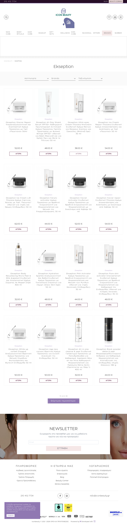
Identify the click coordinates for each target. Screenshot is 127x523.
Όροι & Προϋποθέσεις (26, 481)
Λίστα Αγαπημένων (99, 474)
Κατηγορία (30, 78)
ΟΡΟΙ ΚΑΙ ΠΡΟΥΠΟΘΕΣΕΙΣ (60, 521)
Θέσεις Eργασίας (62, 484)
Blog (62, 477)
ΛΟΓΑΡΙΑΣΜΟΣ (99, 466)
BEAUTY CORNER (116, 1)
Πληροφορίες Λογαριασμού (99, 470)
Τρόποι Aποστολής (26, 474)
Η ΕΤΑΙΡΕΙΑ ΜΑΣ (62, 466)
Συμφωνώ (11, 515)
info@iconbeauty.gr (100, 496)
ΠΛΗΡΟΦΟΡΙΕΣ (26, 466)
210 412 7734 (10, 1)
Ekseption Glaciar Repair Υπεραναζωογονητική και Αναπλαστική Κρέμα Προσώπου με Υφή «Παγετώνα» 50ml (18, 127)
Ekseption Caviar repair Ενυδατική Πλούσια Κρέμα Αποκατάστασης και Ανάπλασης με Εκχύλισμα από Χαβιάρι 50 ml (109, 202)
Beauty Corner (62, 481)
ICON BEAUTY (8, 61)
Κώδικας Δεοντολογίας (26, 470)
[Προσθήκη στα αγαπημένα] (30, 90)
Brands (55, 78)
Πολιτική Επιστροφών (99, 477)
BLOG (106, 1)
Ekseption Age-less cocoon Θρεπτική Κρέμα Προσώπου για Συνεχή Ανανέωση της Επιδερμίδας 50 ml (48, 353)
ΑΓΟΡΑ (18, 154)
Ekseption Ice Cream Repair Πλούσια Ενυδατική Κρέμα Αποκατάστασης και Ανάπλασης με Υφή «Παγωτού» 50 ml (108, 127)
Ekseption (18, 119)
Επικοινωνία (62, 474)
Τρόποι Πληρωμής (26, 477)
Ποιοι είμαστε (62, 470)
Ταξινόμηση (84, 78)
